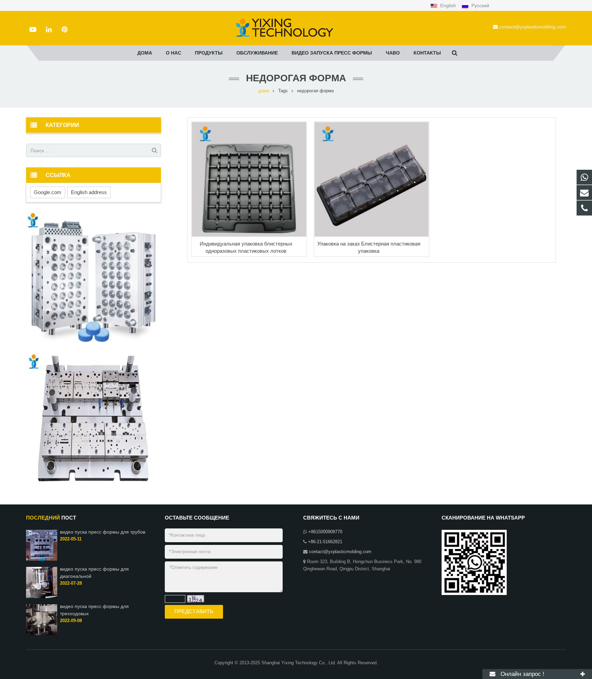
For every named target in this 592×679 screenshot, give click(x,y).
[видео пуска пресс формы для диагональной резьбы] (41, 596)
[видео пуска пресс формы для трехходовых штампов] (41, 633)
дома (263, 90)
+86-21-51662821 (325, 541)
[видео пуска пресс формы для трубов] (41, 559)
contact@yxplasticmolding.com (532, 26)
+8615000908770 (325, 531)
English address (89, 192)
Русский (479, 5)
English (448, 5)
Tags (283, 90)
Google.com (47, 192)
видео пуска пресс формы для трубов (102, 532)
